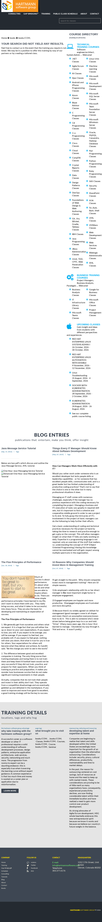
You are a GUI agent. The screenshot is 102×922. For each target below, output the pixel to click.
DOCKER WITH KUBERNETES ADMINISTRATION (81, 388)
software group (82, 910)
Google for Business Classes (94, 292)
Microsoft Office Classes (93, 302)
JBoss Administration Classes (79, 252)
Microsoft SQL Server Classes (94, 96)
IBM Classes (77, 234)
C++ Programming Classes (78, 136)
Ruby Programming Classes (95, 174)
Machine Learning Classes (93, 69)
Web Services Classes (93, 245)
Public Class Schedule (65, 14)
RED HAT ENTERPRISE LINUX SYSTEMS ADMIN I (81, 342)
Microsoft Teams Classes (76, 315)
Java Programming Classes (78, 241)
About (83, 14)
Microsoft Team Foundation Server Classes (94, 109)
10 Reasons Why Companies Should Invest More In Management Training (73, 563)
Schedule (4, 871)
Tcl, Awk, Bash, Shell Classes (94, 211)
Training (45, 14)
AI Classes (77, 73)
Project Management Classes (95, 313)
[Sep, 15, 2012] (6, 452)
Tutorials (4, 877)
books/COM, (24, 38)
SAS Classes (94, 181)
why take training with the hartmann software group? (16, 732)
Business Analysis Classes (76, 292)
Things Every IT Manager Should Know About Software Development (74, 450)
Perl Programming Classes (95, 154)
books (12, 38)
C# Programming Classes (78, 126)
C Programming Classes (78, 116)
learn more (10, 791)
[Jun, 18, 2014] (6, 565)
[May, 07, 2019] (58, 454)
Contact (94, 14)
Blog (3, 880)
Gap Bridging (31, 14)
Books (3, 888)
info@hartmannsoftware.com (66, 865)
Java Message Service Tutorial (18, 448)
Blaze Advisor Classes (75, 105)
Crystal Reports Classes (75, 168)
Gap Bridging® (6, 868)
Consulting (14, 14)
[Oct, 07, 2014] (57, 568)
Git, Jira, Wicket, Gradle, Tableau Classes (76, 224)
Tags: (17, 452)
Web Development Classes (95, 235)
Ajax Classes (78, 78)
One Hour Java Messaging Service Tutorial (23, 471)
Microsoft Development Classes (95, 86)
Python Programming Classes (95, 164)
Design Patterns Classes (76, 185)
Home (4, 38)
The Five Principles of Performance (21, 562)
